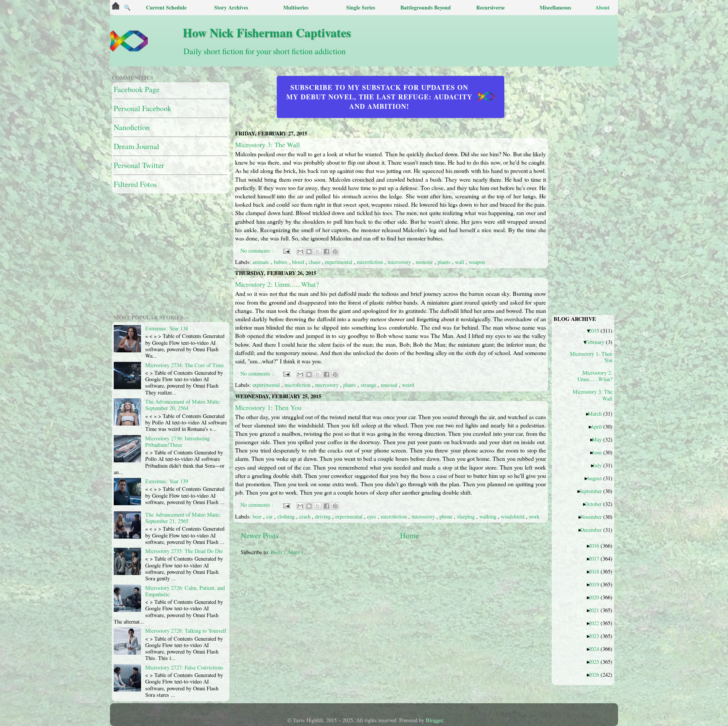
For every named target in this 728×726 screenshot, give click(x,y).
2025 (596, 661)
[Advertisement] (425, 614)
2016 (596, 545)
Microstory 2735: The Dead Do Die (184, 551)
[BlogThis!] (309, 251)
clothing (286, 516)
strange (369, 384)
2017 (596, 558)
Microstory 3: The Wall (267, 144)
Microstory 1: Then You (268, 407)
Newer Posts (260, 535)
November (594, 516)
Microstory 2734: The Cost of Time (184, 365)
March (597, 413)
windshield (513, 516)
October (596, 503)
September (593, 490)
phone (446, 516)
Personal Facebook (142, 108)
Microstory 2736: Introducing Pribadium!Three (177, 441)
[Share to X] (318, 251)
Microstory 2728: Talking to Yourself (185, 630)
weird (408, 384)
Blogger (434, 720)
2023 (596, 635)
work (534, 516)
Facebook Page (137, 89)
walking (488, 516)
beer (258, 516)
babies (281, 262)
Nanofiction (132, 127)
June (600, 452)
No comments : (257, 250)
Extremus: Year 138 (166, 328)
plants (445, 262)
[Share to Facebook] (326, 251)
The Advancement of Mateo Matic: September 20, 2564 (183, 405)
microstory (400, 262)
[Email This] (300, 251)
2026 (596, 674)
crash (305, 516)
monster (425, 262)
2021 (596, 610)
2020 (596, 597)
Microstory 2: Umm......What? (277, 284)
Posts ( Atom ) (287, 552)
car (270, 516)
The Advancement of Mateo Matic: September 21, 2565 (183, 518)
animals (262, 262)
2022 (596, 622)
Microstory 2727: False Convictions (184, 667)
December (594, 529)
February (597, 341)
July (600, 465)
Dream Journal (136, 146)
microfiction (370, 262)
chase (315, 262)
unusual (390, 384)
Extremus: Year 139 (166, 481)
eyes (372, 516)
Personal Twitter (139, 165)
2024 (596, 648)
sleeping (466, 516)
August (597, 478)
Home (409, 535)
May (600, 439)
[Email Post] (286, 250)
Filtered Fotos (135, 184)
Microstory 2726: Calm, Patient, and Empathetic (185, 591)
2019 (596, 584)
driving (323, 516)
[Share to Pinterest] (335, 251)
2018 (596, 571)
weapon (477, 262)
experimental (339, 262)
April (599, 426)
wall (460, 262)
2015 (596, 330)
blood (299, 262)
